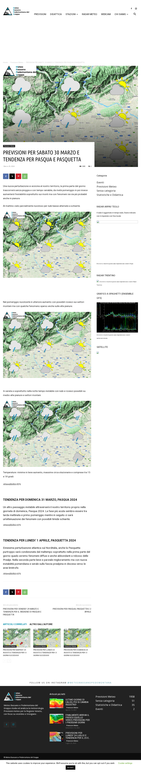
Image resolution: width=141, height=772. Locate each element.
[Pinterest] (18, 176)
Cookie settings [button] (125, 763)
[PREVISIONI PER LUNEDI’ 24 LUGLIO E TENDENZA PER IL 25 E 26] (56, 736)
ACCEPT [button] (70, 767)
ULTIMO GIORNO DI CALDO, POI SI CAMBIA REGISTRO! (77, 702)
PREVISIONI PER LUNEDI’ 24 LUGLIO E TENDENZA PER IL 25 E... (78, 735)
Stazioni (71, 14)
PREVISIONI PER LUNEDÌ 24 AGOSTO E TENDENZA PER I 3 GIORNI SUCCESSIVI (45, 652)
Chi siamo (120, 14)
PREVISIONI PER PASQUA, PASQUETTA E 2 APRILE (72, 610)
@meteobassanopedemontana (89, 682)
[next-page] (9, 661)
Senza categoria (106, 190)
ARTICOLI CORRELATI (15, 624)
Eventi (100, 182)
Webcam (106, 14)
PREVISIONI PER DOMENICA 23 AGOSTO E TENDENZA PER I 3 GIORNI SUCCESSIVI (76, 652)
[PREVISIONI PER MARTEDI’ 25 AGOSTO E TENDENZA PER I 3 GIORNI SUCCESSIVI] (16, 638)
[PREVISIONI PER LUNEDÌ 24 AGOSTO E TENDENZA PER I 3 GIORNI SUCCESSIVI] (47, 638)
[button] (134, 14)
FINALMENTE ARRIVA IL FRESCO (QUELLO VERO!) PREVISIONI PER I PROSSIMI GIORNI (78, 719)
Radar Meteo (89, 14)
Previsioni (40, 14)
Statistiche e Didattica (110, 194)
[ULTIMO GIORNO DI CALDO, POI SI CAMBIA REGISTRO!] (56, 703)
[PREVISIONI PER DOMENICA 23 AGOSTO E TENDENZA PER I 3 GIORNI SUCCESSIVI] (77, 638)
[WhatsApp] (25, 176)
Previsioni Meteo (16, 62)
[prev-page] (4, 661)
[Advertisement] (70, 38)
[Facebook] (131, 8)
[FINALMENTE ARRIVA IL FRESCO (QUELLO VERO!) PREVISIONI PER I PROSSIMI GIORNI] (56, 719)
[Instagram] (136, 8)
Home (5, 62)
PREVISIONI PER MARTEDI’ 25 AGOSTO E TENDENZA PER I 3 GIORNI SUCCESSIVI (14, 652)
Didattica (56, 14)
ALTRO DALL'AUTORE (41, 624)
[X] (12, 176)
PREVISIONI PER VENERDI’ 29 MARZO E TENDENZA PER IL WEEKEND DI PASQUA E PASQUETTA (22, 612)
